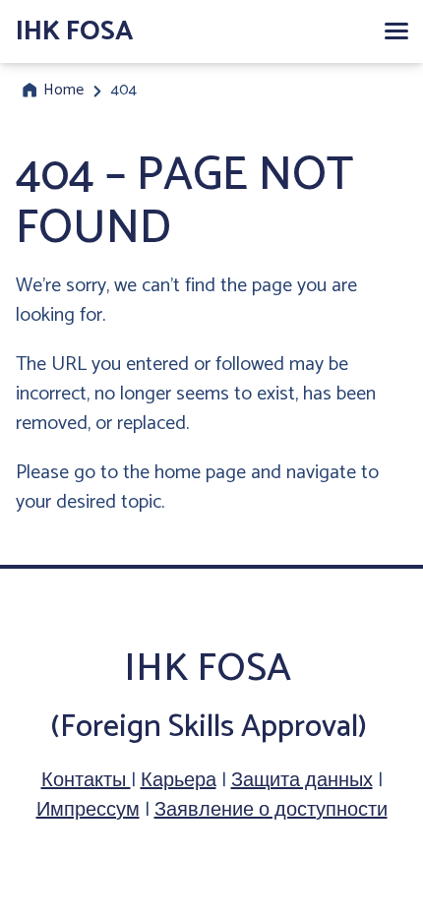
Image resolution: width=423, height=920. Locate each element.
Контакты (86, 781)
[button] (395, 31)
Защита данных (302, 781)
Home (63, 90)
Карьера (178, 781)
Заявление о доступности (271, 810)
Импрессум (88, 810)
